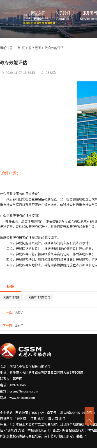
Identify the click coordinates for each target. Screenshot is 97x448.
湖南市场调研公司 (39, 297)
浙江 (62, 418)
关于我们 (62, 15)
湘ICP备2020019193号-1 (78, 413)
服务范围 (34, 48)
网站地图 (21, 413)
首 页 (21, 48)
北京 (55, 418)
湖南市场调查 (11, 297)
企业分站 (6, 413)
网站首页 (38, 15)
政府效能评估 (54, 48)
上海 (48, 418)
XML (43, 413)
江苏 (33, 418)
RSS (34, 413)
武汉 (40, 418)
